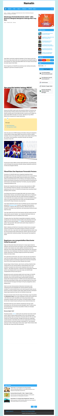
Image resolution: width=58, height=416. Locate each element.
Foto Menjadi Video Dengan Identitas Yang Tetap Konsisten (48, 45)
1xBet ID (14, 313)
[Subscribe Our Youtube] (44, 60)
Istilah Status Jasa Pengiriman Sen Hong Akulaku (21, 387)
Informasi (14, 22)
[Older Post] (35, 407)
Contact (7, 411)
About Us (11, 411)
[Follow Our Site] (48, 60)
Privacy (23, 411)
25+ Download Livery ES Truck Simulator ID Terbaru (47, 34)
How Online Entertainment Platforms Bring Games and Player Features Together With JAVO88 (47, 49)
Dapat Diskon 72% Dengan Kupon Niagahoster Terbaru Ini (22, 398)
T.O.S (26, 411)
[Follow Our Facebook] (40, 60)
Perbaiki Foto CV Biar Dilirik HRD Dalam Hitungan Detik (48, 38)
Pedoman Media (31, 411)
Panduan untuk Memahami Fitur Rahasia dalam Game (47, 53)
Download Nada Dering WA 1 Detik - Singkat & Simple (21, 393)
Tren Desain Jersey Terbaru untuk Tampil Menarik (47, 41)
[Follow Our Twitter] (52, 60)
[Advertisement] (20, 32)
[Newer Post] (32, 407)
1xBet (20, 221)
